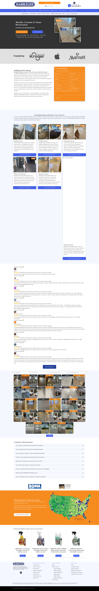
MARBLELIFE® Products (56, 13)
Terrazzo (39, 13)
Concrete (44, 13)
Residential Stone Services (44, 10)
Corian (68, 13)
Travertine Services (73, 10)
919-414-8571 (76, 6)
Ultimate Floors (25, 13)
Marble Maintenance (58, 572)
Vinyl (48, 13)
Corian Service (36, 568)
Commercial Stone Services (31, 10)
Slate (63, 13)
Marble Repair (57, 574)
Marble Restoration (58, 577)
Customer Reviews (75, 566)
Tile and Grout (33, 13)
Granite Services (63, 10)
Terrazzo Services (37, 566)
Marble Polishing (57, 570)
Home (22, 10)
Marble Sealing (57, 575)
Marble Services (54, 10)
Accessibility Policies (31, 588)
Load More (49, 435)
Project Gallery (74, 13)
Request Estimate (75, 568)
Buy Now (23, 555)
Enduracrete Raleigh (37, 570)
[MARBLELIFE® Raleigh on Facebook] (74, 3)
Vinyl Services (36, 577)
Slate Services (36, 574)
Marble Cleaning (57, 568)
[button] (49, 445)
